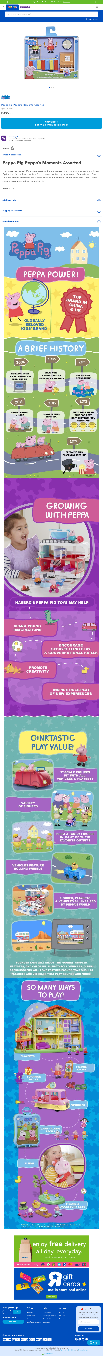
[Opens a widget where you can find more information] (93, 1343)
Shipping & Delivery (49, 1315)
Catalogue (30, 1319)
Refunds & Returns (49, 1319)
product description (12, 155)
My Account (47, 1322)
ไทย (7, 1312)
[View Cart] (96, 7)
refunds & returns (11, 221)
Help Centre (47, 1312)
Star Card (62, 1312)
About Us (30, 1312)
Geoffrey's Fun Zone (34, 1322)
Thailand (12, 1322)
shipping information (12, 211)
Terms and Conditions (67, 1350)
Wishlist (61, 1319)
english (16, 1312)
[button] (7, 2)
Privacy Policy (82, 1350)
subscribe (88, 1329)
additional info (9, 200)
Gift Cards (62, 1315)
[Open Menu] (3, 7)
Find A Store (31, 1315)
